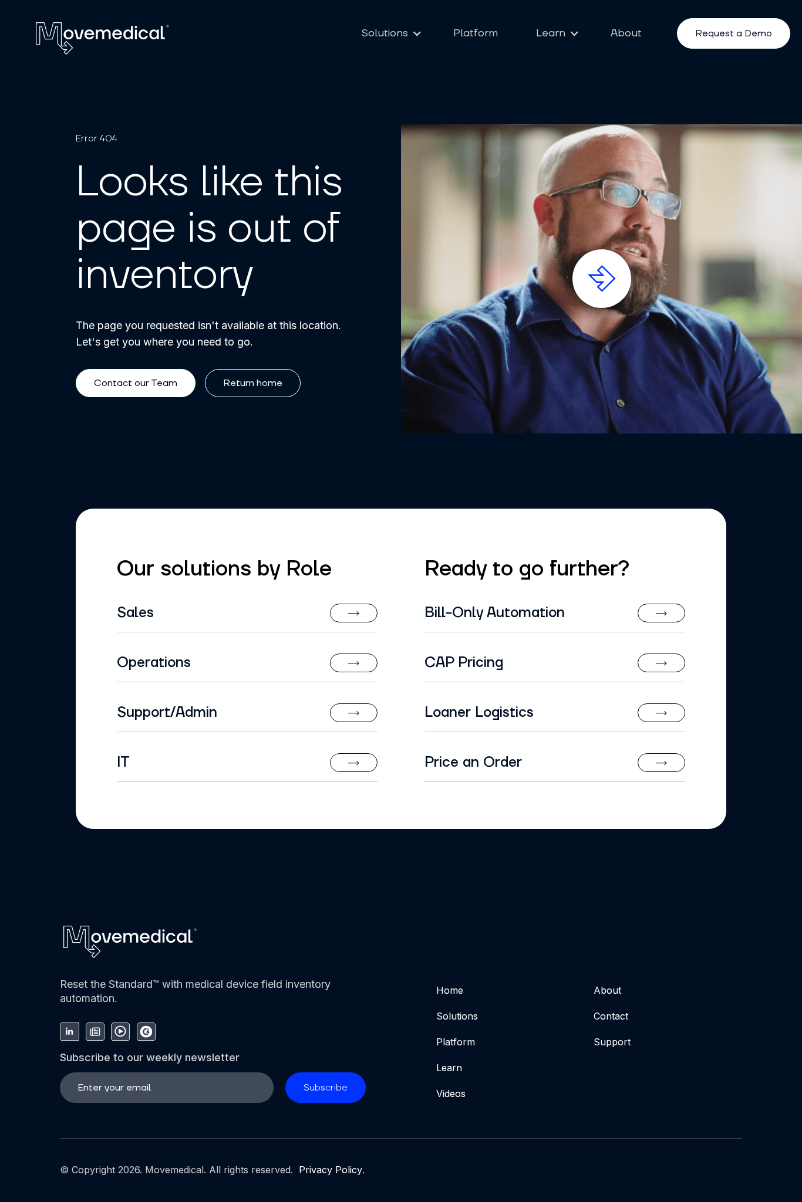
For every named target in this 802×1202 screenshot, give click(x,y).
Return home (252, 383)
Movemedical (174, 1170)
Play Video (606, 262)
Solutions (457, 1016)
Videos (451, 1093)
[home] (102, 37)
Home (449, 990)
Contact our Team (135, 383)
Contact (611, 1016)
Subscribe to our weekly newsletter (150, 1057)
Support (612, 1042)
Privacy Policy (329, 1170)
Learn (449, 1068)
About (626, 33)
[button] (388, 33)
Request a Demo (733, 33)
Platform (475, 33)
